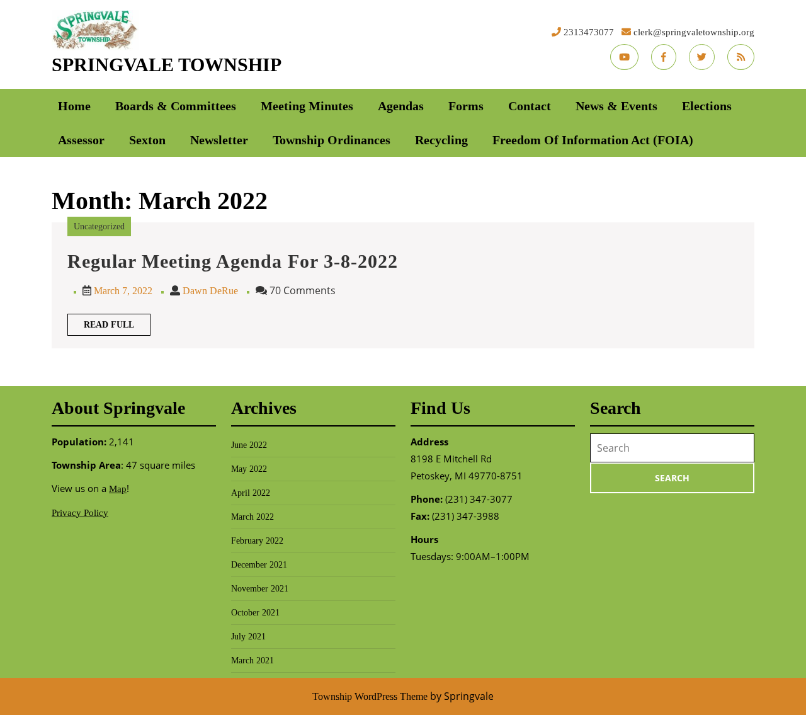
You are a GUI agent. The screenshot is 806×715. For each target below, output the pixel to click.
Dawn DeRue (210, 290)
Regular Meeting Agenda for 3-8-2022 (232, 261)
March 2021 (252, 660)
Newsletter (219, 140)
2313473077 (589, 32)
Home (74, 106)
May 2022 (249, 469)
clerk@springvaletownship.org (693, 32)
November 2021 (259, 588)
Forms (466, 106)
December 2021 (259, 564)
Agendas (401, 106)
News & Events (616, 106)
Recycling (441, 140)
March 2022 (252, 517)
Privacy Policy (80, 513)
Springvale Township (166, 64)
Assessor (81, 140)
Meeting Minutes (307, 106)
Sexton (147, 140)
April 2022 (250, 493)
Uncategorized (99, 226)
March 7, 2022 (123, 290)
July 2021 (248, 636)
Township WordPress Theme (370, 696)
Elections (707, 106)
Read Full (117, 327)
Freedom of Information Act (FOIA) (592, 140)
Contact (529, 106)
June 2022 (249, 445)
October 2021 (255, 612)
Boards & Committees (175, 106)
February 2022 (257, 541)
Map (118, 489)
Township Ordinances (331, 140)
